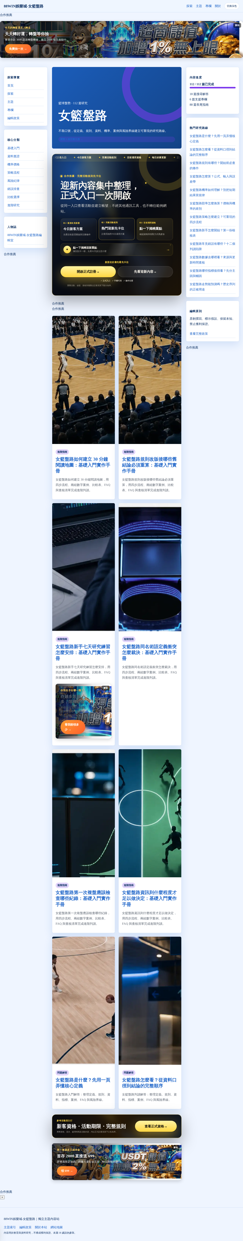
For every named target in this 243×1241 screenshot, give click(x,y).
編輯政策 (13, 118)
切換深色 (232, 6)
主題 (199, 6)
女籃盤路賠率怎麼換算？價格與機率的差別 (212, 206)
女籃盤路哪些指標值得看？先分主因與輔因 (212, 273)
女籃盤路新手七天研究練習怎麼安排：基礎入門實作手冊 (83, 652)
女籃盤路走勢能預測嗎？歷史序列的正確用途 (212, 287)
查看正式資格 (156, 1126)
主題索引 (10, 1227)
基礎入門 (13, 148)
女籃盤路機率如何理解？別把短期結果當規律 (212, 192)
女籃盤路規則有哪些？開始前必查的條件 (212, 165)
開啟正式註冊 (88, 271)
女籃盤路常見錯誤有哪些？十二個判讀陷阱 (212, 246)
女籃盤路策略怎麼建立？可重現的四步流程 (212, 219)
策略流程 (13, 172)
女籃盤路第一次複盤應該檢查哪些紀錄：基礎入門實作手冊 (83, 898)
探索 (189, 6)
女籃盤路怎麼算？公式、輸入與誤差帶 (212, 179)
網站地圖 (56, 1227)
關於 (218, 6)
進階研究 (13, 205)
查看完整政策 (199, 333)
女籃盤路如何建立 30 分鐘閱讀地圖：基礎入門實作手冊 (83, 465)
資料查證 (13, 156)
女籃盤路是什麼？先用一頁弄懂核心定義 (212, 138)
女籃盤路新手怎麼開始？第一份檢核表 (212, 233)
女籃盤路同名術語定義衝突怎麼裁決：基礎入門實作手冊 (149, 652)
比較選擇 (13, 196)
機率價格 (13, 164)
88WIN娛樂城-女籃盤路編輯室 (24, 237)
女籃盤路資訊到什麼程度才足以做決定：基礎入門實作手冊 (149, 898)
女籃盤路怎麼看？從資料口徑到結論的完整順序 (212, 152)
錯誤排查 (13, 188)
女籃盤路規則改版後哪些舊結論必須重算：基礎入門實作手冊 (149, 465)
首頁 (10, 85)
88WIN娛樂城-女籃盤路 (23, 6)
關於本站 (41, 1227)
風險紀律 (13, 180)
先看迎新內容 (145, 271)
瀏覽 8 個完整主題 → (71, 139)
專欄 (208, 6)
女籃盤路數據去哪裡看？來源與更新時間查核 (212, 260)
